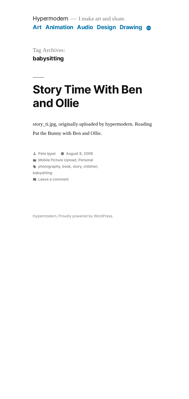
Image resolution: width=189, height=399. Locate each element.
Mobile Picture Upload (57, 160)
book (66, 166)
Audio (85, 27)
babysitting (42, 173)
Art (37, 27)
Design (106, 27)
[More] (148, 28)
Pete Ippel (47, 153)
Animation (59, 27)
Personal (85, 160)
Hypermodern (50, 18)
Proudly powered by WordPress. (85, 216)
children (90, 166)
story (77, 166)
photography (49, 166)
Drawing (131, 27)
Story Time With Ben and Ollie (87, 96)
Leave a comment (53, 179)
